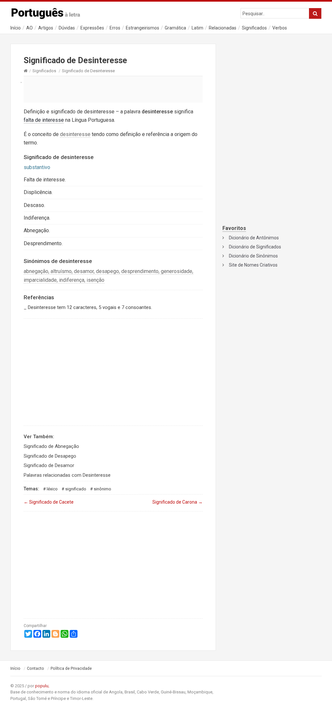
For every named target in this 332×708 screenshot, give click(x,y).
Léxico (52, 489)
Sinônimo (102, 489)
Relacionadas (222, 27)
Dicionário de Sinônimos (253, 255)
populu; (42, 685)
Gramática (175, 27)
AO (29, 27)
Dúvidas (67, 27)
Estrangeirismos (142, 27)
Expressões (92, 27)
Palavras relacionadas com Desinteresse (67, 475)
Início (15, 27)
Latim (197, 27)
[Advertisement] (113, 89)
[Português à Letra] (49, 12)
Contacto (35, 668)
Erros (115, 27)
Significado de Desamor (49, 465)
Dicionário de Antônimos (254, 237)
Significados (254, 27)
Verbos (279, 27)
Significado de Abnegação (51, 446)
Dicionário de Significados (255, 246)
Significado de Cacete (49, 502)
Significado (75, 489)
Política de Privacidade (71, 668)
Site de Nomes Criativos (253, 265)
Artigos (45, 27)
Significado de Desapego (50, 456)
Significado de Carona (177, 502)
